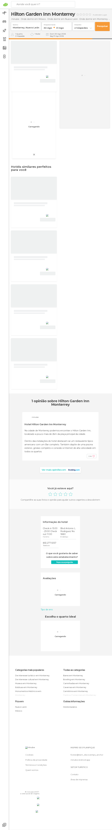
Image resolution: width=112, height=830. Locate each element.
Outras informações (74, 701)
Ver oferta (48, 81)
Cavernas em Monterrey (74, 687)
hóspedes (82, 27)
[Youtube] (37, 787)
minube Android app (80, 760)
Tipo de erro (47, 610)
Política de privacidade (36, 760)
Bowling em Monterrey (74, 679)
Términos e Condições (36, 765)
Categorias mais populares (29, 670)
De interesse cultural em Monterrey (32, 679)
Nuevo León (21, 707)
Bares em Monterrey (73, 675)
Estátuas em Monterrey (26, 687)
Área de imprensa (79, 779)
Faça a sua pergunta (64, 562)
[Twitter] (30, 787)
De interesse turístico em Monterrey (32, 675)
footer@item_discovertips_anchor (87, 755)
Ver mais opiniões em (54, 469)
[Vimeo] (34, 787)
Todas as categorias (74, 670)
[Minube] (5, 4)
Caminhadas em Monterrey (76, 683)
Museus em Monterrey (25, 683)
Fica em (19, 701)
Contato (74, 774)
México (18, 711)
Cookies (29, 755)
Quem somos (31, 770)
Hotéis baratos (70, 707)
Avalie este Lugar (100, 15)
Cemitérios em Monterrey (75, 691)
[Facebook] (26, 787)
